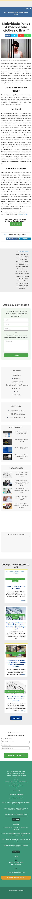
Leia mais (23, 600)
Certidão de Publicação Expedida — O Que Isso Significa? (16, 846)
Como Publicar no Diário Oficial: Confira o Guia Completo (16, 699)
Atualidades (17, 375)
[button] (27, 8)
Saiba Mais (16, 224)
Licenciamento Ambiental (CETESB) (16, 775)
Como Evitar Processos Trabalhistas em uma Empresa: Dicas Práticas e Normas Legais (16, 834)
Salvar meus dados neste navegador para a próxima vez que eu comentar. (16, 336)
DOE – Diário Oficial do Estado (16, 773)
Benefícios (17, 378)
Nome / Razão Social (6, 738)
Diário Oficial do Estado (17, 414)
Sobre (16, 779)
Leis (17, 391)
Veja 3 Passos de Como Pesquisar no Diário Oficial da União (16, 840)
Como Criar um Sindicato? (16, 798)
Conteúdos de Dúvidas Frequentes (19, 60)
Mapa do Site (16, 790)
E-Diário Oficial (22, 214)
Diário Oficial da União (17, 411)
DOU (16, 777)
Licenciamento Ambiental (17, 417)
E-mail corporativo (6, 745)
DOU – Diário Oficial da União (16, 771)
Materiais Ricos (16, 784)
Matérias (15, 581)
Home (5, 12)
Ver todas (16, 819)
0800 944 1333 (16, 871)
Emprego (17, 388)
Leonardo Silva (23, 251)
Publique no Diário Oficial (16, 877)
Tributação (17, 395)
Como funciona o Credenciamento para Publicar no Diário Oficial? (16, 803)
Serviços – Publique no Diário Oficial (16, 781)
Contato (16, 788)
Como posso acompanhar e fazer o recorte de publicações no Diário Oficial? (16, 809)
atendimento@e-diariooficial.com (16, 872)
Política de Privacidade (16, 786)
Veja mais (16, 718)
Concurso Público (17, 382)
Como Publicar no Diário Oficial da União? (16, 814)
